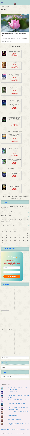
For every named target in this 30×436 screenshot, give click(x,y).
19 (11, 239)
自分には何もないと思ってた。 (11, 212)
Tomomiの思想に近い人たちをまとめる (16, 415)
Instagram (16, 429)
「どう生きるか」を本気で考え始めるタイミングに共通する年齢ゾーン (14, 207)
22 (23, 239)
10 (2, 237)
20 (15, 239)
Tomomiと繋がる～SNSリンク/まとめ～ (7, 429)
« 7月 (2, 244)
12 (11, 237)
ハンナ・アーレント (8, 225)
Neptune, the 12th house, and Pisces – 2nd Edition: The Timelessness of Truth (14, 150)
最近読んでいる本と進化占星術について (17, 399)
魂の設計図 (14, 62)
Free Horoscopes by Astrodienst (7, 288)
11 (6, 237)
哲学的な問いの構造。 (8, 215)
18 (6, 239)
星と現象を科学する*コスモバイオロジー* (14, 433)
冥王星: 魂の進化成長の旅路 (14, 51)
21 (19, 239)
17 (2, 239)
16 (27, 237)
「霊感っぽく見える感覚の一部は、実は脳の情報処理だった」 (14, 220)
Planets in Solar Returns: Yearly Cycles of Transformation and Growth (14, 135)
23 (27, 239)
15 (23, 237)
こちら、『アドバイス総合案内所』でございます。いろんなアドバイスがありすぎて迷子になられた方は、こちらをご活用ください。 (14, 103)
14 (19, 237)
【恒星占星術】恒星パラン (14, 392)
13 (15, 237)
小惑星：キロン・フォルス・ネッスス (16, 403)
